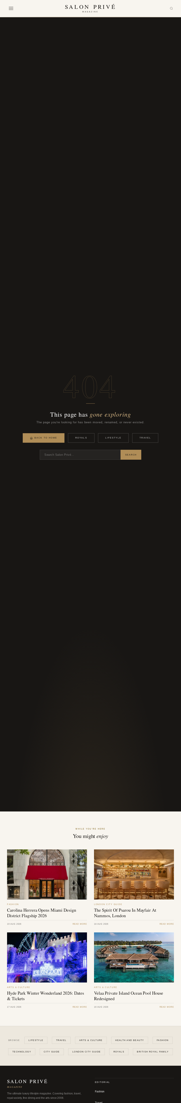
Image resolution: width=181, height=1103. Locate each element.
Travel (145, 438)
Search (131, 455)
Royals (81, 438)
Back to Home (45, 438)
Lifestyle (113, 438)
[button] (11, 8)
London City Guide (86, 1051)
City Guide (52, 1051)
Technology (21, 1051)
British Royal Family (153, 1051)
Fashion (163, 1040)
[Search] (171, 8)
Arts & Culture (91, 1040)
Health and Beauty (129, 1040)
